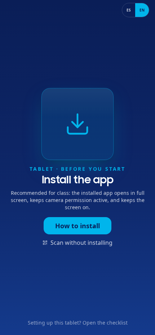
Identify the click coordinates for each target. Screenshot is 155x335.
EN (142, 10)
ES (129, 10)
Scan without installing (81, 243)
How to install (77, 225)
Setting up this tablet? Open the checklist (78, 322)
